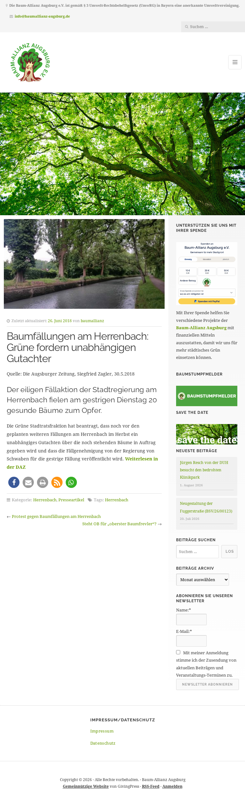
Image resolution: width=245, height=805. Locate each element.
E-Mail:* (184, 631)
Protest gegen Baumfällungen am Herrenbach (56, 516)
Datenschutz (103, 743)
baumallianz (92, 320)
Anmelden (172, 786)
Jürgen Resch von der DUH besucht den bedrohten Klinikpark (204, 470)
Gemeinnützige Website (86, 786)
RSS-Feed (151, 786)
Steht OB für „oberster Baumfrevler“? (119, 524)
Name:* (183, 610)
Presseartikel (71, 500)
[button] (13, 482)
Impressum (102, 731)
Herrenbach (44, 500)
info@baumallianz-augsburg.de (42, 16)
